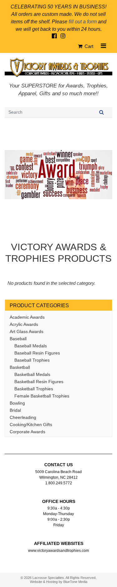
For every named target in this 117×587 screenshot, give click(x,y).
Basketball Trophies (33, 388)
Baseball (18, 338)
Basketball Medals (32, 374)
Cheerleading (23, 417)
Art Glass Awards (26, 331)
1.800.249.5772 (58, 483)
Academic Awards (27, 317)
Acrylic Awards (24, 324)
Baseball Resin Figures (37, 352)
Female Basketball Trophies (41, 395)
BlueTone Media (75, 582)
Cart (88, 46)
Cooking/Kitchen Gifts (31, 424)
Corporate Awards (27, 431)
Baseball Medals (30, 345)
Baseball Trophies (32, 360)
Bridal (15, 410)
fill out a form (83, 21)
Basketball (20, 367)
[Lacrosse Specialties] (58, 67)
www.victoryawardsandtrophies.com (58, 550)
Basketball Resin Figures (38, 381)
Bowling (17, 403)
